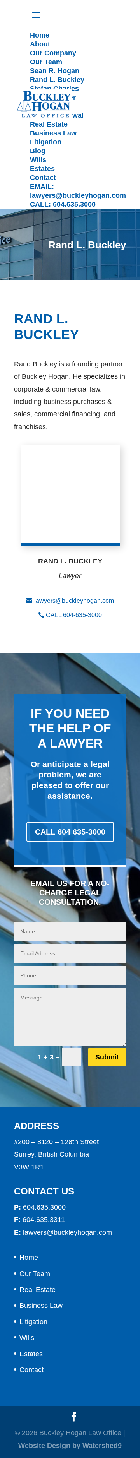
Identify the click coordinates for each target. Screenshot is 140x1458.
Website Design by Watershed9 (70, 1445)
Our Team (34, 1274)
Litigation (33, 1322)
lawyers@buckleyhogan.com (74, 600)
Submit (107, 1057)
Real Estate (37, 1290)
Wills (26, 1338)
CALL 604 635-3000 (70, 832)
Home (28, 1257)
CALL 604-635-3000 (74, 615)
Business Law (41, 1305)
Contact (31, 1370)
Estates (31, 1354)
